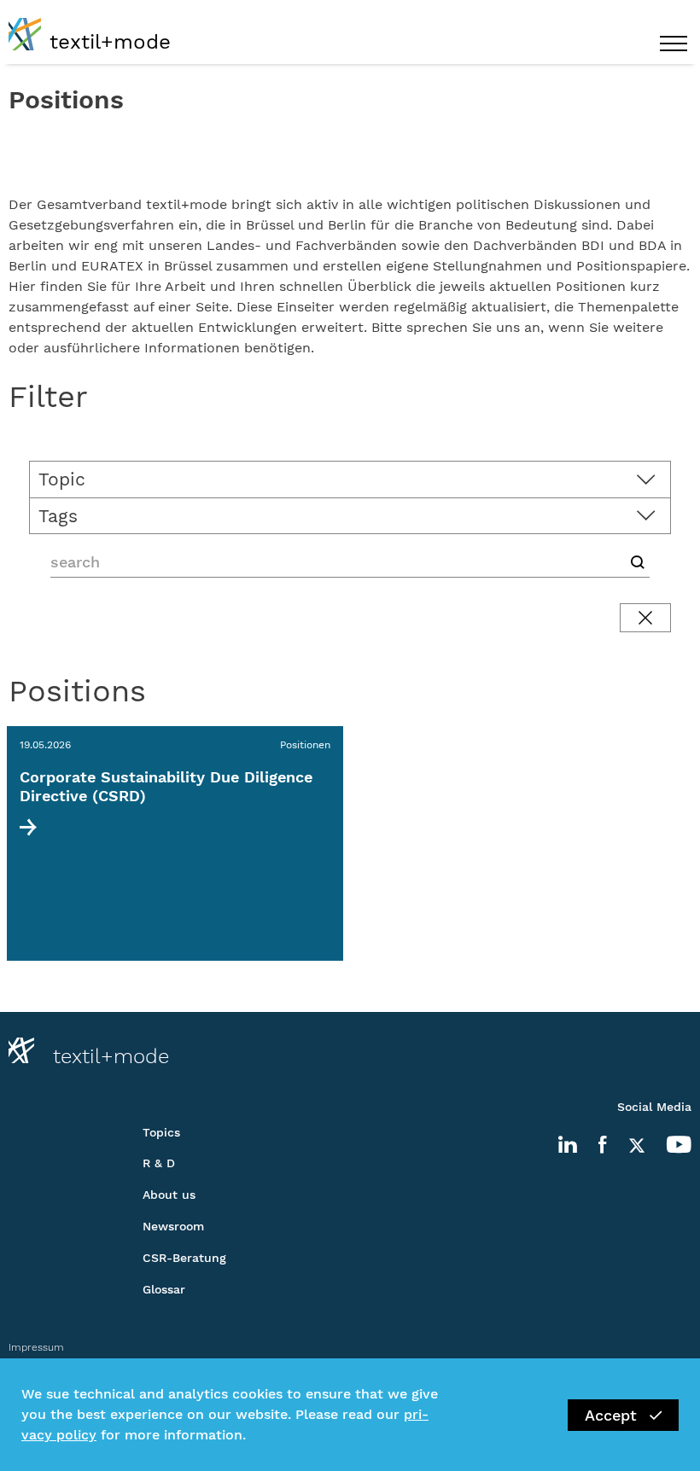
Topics (161, 1132)
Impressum (36, 1347)
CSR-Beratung (184, 1258)
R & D (159, 1163)
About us (169, 1194)
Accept (611, 1415)
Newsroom (173, 1226)
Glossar (164, 1289)
